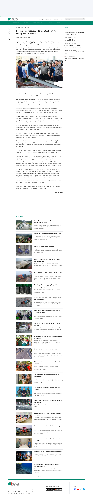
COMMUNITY (49, 23)
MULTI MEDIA (58, 23)
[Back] (9, 42)
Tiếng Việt (55, 19)
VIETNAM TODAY (16, 23)
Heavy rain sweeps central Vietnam (44, 246)
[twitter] (9, 30)
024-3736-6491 (16, 493)
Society (27, 27)
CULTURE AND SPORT (37, 23)
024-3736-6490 (26, 493)
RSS (62, 19)
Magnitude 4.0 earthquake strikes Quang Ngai (47, 233)
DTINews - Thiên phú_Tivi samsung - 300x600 (74, 64)
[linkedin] (9, 33)
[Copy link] (9, 36)
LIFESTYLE (26, 23)
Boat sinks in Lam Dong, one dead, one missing (48, 451)
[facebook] (9, 28)
